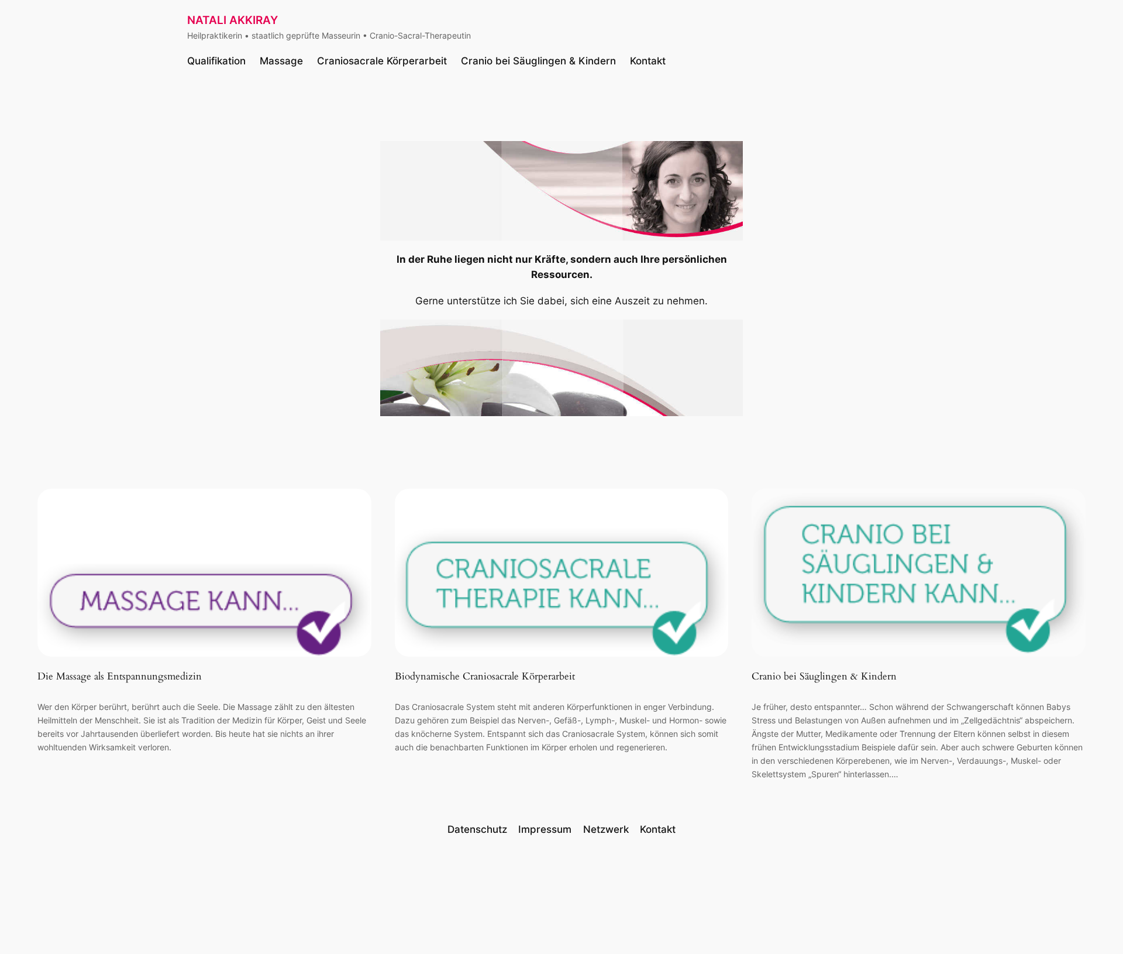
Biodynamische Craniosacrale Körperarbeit (485, 676)
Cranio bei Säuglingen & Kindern (824, 676)
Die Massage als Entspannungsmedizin (119, 676)
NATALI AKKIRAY (232, 20)
